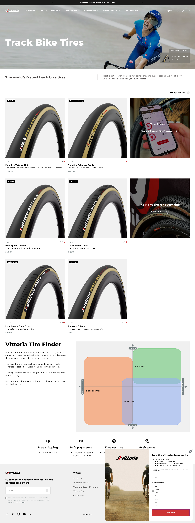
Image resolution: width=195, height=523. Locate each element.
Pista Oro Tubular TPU (16, 165)
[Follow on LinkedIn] (29, 514)
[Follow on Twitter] (12, 514)
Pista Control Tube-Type (17, 326)
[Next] (142, 3)
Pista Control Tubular (78, 246)
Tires (41, 11)
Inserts (54, 11)
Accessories (90, 11)
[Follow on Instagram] (18, 514)
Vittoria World (110, 11)
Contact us (78, 495)
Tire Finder (29, 11)
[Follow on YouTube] (24, 514)
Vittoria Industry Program (85, 487)
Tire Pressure (131, 11)
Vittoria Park (79, 491)
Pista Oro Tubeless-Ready (81, 165)
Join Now (170, 512)
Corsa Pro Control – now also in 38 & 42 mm (97, 3)
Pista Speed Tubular (15, 246)
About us (77, 478)
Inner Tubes (71, 11)
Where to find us (81, 483)
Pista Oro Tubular (77, 326)
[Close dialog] (190, 451)
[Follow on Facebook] (6, 514)
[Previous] (52, 3)
